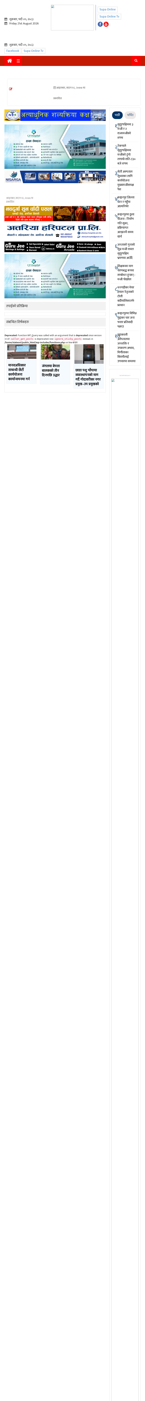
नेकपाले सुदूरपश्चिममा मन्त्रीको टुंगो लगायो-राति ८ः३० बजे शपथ (126, 154)
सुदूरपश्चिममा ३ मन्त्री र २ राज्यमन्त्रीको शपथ (125, 131)
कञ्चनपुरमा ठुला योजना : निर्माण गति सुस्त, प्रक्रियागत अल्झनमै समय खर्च (125, 225)
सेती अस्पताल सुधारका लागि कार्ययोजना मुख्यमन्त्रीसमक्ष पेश (125, 180)
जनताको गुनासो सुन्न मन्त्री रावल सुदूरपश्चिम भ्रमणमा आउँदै (126, 251)
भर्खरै (117, 115)
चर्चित (130, 115)
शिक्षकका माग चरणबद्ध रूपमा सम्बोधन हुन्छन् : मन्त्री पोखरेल (126, 272)
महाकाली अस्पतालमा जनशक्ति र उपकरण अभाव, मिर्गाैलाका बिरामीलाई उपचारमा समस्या (126, 348)
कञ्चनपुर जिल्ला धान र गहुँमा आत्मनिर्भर (125, 202)
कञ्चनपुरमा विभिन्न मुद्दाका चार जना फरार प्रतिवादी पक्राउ (127, 320)
